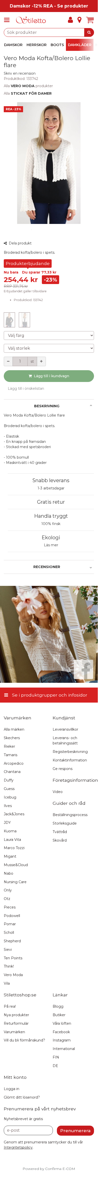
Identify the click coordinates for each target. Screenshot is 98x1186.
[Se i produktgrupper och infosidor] (8, 20)
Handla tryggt (51, 516)
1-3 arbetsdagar (51, 488)
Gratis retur (51, 502)
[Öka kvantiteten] (41, 361)
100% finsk (50, 523)
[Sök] (89, 32)
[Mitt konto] (70, 20)
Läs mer (51, 545)
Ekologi (51, 538)
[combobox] (49, 32)
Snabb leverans (50, 480)
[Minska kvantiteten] (8, 361)
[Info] (79, 20)
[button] (20, 73)
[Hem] (31, 20)
